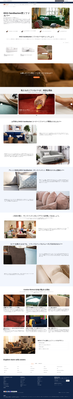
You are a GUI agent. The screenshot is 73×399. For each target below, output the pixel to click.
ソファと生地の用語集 (6, 386)
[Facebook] (58, 385)
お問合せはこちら (36, 77)
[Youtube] (61, 385)
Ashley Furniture (59, 372)
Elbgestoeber (45, 372)
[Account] (69, 2)
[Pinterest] (56, 385)
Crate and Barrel (32, 368)
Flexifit (21, 386)
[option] (36, 104)
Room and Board (6, 368)
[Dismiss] (69, 0)
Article (18, 366)
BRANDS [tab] (32, 363)
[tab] (35, 115)
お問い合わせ (39, 378)
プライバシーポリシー (63, 392)
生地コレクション (22, 382)
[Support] (67, 2)
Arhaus (31, 366)
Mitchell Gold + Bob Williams (60, 370)
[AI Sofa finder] (66, 4)
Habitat (44, 366)
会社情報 (4, 378)
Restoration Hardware (59, 366)
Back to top (68, 392)
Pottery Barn (45, 368)
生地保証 (38, 383)
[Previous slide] (1, 104)
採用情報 (4, 387)
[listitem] (11, 52)
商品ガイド (4, 382)
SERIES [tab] (36, 363)
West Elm (5, 366)
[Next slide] (71, 104)
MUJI (31, 372)
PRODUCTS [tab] (40, 363)
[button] (67, 42)
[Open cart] (69, 4)
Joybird (18, 370)
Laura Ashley (32, 370)
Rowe (18, 368)
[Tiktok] (60, 385)
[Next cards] (68, 228)
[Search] (67, 4)
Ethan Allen (5, 370)
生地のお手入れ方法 (5, 383)
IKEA (4, 372)
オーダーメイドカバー (23, 378)
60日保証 (38, 382)
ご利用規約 (59, 392)
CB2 (57, 368)
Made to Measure (46, 370)
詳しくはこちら (44, 53)
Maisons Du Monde (19, 372)
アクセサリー (22, 383)
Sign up (68, 380)
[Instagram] (55, 385)
